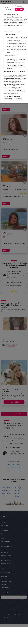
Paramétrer (19, 6)
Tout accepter (19, 9)
